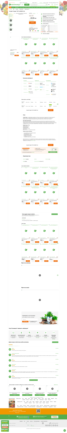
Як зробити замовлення (44, 421)
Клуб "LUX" (41, 405)
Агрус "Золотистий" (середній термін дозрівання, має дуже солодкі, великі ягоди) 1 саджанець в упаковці (53, 181)
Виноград (26, 7)
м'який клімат (53, 83)
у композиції (31, 91)
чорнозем (53, 91)
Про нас (21, 405)
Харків (26, 398)
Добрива (54, 7)
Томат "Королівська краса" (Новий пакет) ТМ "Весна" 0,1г (44, 52)
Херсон (43, 398)
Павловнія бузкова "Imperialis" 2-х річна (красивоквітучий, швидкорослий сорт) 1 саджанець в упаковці (35, 200)
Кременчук (30, 402)
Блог (18, 405)
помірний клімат (54, 86)
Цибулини (29, 7)
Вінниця (49, 398)
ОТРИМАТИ (5, 427)
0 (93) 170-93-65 (24, 2)
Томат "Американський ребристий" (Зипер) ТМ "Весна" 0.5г (35, 181)
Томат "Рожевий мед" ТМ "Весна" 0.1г (44, 181)
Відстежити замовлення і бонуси (53, 2)
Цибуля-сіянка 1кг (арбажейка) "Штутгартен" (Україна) (35, 71)
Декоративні (42, 7)
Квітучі (39, 7)
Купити (32, 22)
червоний (31, 83)
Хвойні (45, 7)
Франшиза (41, 2)
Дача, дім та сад (57, 7)
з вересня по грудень (41, 83)
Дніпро (32, 398)
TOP (13, 7)
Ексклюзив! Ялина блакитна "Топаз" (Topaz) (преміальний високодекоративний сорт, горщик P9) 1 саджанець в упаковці (53, 200)
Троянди (23, 7)
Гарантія (28, 405)
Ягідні (34, 7)
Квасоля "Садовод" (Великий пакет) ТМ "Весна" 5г (35, 52)
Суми (37, 399)
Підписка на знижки (46, 405)
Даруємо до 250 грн (53, 405)
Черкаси (39, 398)
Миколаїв (24, 399)
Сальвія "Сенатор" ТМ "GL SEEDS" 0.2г (43, 239)
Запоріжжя (35, 398)
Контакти (24, 405)
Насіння (21, 7)
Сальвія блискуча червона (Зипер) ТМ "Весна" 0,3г (34, 239)
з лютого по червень (42, 84)
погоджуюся (32, 321)
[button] (53, 31)
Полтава (31, 399)
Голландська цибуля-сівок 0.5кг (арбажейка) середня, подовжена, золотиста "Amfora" (53, 71)
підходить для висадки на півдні (54, 85)
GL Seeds (26, 161)
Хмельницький (42, 399)
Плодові (32, 7)
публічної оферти (33, 140)
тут (34, 215)
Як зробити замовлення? (31, 406)
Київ (22, 398)
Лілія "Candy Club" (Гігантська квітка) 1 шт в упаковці (25, 200)
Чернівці (55, 401)
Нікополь (27, 399)
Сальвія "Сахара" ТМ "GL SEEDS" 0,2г (53, 258)
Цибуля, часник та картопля (17, 7)
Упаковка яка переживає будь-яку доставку (49, 21)
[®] (14, 5)
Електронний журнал (37, 421)
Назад (11, 9)
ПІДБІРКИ (10, 7)
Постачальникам (45, 406)
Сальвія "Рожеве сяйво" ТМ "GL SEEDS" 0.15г (26, 258)
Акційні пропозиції (12, 2)
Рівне (34, 399)
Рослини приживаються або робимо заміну (48, 17)
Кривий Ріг (52, 398)
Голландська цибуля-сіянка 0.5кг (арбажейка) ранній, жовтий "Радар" (26, 52)
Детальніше (33, 152)
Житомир (49, 399)
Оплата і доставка (45, 2)
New (12, 7)
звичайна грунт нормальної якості (54, 90)
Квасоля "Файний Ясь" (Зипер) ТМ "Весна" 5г (44, 71)
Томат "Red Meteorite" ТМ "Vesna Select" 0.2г (26, 71)
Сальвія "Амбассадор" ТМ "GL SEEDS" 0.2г (35, 258)
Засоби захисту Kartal (20, 406)
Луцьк (56, 398)
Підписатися (25, 321)
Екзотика (37, 7)
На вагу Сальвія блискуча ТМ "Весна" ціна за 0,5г (25, 239)
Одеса (29, 398)
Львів (46, 398)
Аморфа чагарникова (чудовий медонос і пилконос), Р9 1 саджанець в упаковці (44, 200)
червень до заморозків (30, 86)
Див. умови (37, 337)
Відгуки (38, 405)
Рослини (51, 7)
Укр (48, 4)
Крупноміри (48, 7)
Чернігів (46, 399)
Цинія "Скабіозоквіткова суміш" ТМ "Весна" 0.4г (53, 52)
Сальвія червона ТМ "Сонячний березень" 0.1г (44, 258)
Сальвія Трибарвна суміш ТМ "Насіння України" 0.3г (53, 239)
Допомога (26, 406)
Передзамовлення (39, 406)
